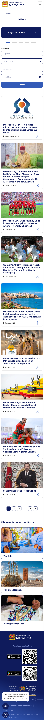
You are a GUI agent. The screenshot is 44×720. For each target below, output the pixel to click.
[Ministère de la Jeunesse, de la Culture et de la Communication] (22, 690)
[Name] (40, 3)
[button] (8, 42)
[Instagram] (33, 699)
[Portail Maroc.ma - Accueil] (20, 636)
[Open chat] (5, 706)
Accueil (7, 13)
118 (30, 508)
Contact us (8, 710)
